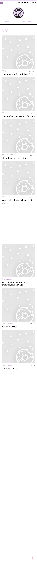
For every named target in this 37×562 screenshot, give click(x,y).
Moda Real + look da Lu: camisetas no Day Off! (14, 283)
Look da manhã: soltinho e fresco (18, 74)
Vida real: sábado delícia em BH (17, 200)
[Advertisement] (18, 223)
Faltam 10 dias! (9, 368)
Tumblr (30, 2)
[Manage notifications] (32, 558)
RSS (35, 2)
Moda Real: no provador (14, 158)
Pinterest (22, 2)
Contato (33, 2)
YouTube (25, 2)
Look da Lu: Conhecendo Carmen (18, 116)
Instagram (19, 2)
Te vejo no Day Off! (11, 326)
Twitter (28, 2)
